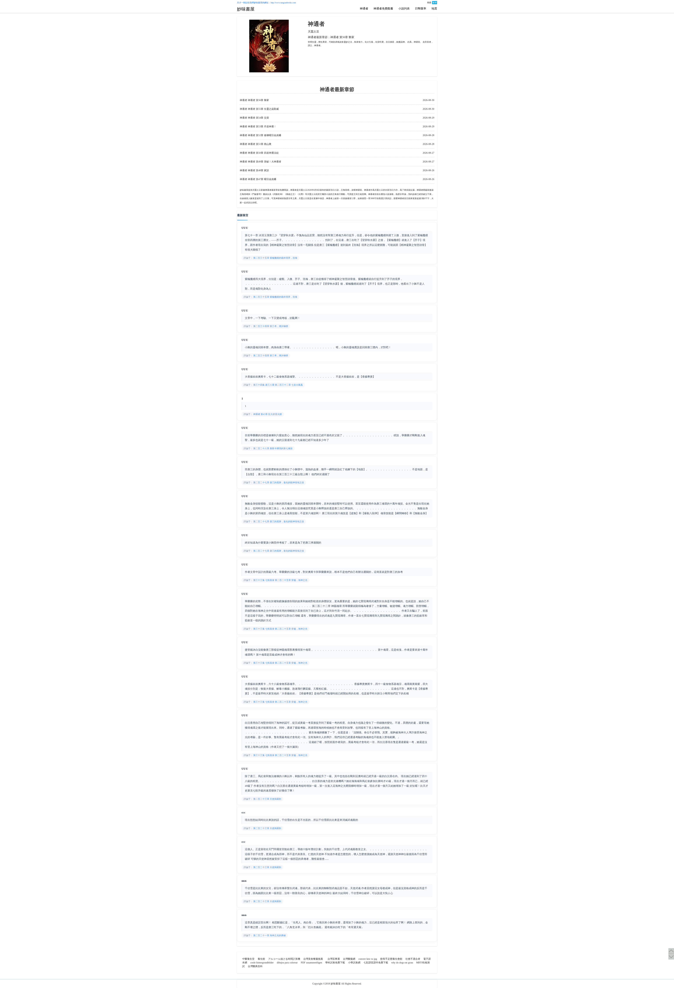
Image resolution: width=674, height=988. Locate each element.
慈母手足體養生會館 (391, 959)
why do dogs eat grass (402, 962)
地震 (434, 8)
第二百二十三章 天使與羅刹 (267, 799)
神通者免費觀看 (383, 8)
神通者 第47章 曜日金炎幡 (261, 179)
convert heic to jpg (367, 959)
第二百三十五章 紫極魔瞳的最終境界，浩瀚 (275, 258)
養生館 (261, 959)
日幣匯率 (420, 8)
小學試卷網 (354, 962)
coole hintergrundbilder (262, 962)
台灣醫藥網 (349, 959)
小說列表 (404, 8)
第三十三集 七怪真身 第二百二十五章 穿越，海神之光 (280, 580)
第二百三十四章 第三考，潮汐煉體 (270, 326)
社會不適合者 (412, 959)
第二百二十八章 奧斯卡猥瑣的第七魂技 (273, 448)
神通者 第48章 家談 (258, 170)
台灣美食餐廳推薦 (313, 959)
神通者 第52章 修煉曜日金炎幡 (264, 135)
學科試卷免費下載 (335, 962)
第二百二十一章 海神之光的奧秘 (269, 935)
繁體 (434, 2)
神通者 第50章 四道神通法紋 (263, 153)
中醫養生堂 (248, 959)
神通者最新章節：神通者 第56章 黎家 (331, 37)
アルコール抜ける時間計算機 (284, 959)
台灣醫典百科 (255, 966)
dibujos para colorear (287, 962)
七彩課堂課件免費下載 (376, 962)
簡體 (429, 2)
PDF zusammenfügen (311, 962)
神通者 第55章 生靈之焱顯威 (263, 109)
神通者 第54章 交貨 (258, 117)
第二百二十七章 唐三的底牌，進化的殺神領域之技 (278, 482)
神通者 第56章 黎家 (258, 100)
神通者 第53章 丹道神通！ (261, 126)
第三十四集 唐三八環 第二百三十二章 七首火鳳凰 (278, 385)
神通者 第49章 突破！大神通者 (264, 161)
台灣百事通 (334, 959)
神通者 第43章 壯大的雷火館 (267, 414)
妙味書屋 (258, 2)
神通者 (364, 8)
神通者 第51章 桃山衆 (259, 144)
